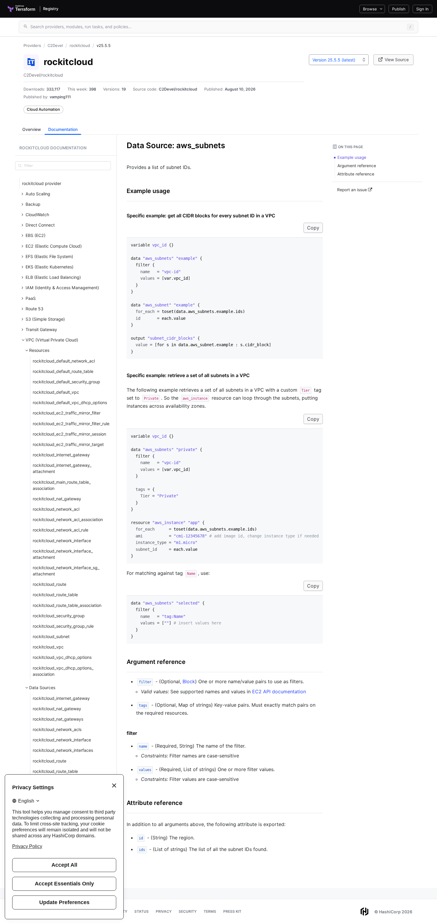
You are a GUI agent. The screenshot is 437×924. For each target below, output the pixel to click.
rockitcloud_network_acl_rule (60, 529)
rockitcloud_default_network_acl (64, 360)
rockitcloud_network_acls (57, 729)
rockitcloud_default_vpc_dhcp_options (70, 402)
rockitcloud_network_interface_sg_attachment (66, 570)
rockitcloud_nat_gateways (58, 719)
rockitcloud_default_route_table (63, 371)
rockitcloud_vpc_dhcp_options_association (63, 671)
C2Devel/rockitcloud (178, 89)
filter (132, 733)
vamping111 (60, 96)
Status (141, 911)
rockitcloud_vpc (48, 646)
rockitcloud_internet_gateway (61, 454)
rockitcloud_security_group (59, 615)
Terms (210, 911)
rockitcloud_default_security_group (66, 381)
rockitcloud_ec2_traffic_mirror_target (68, 444)
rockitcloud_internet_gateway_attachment (62, 468)
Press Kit (232, 911)
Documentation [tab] (63, 129)
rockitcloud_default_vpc (56, 392)
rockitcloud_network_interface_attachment (63, 554)
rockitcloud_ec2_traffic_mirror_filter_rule (71, 423)
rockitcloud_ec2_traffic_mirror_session (69, 433)
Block (189, 681)
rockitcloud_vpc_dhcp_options (62, 657)
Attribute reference (155, 802)
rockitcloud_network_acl (56, 509)
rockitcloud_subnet (51, 636)
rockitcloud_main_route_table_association (62, 485)
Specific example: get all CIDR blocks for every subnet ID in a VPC (201, 216)
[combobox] (339, 59)
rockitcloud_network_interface (62, 540)
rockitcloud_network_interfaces (63, 750)
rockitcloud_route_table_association (67, 605)
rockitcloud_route (49, 584)
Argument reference (156, 661)
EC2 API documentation (279, 691)
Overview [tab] (31, 129)
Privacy (164, 911)
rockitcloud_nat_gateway (57, 498)
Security (188, 911)
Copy (313, 228)
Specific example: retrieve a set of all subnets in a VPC (188, 375)
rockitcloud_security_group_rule (63, 626)
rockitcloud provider (41, 183)
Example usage (148, 190)
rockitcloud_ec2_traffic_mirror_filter (66, 412)
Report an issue (352, 189)
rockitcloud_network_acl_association (68, 519)
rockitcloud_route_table (55, 594)
